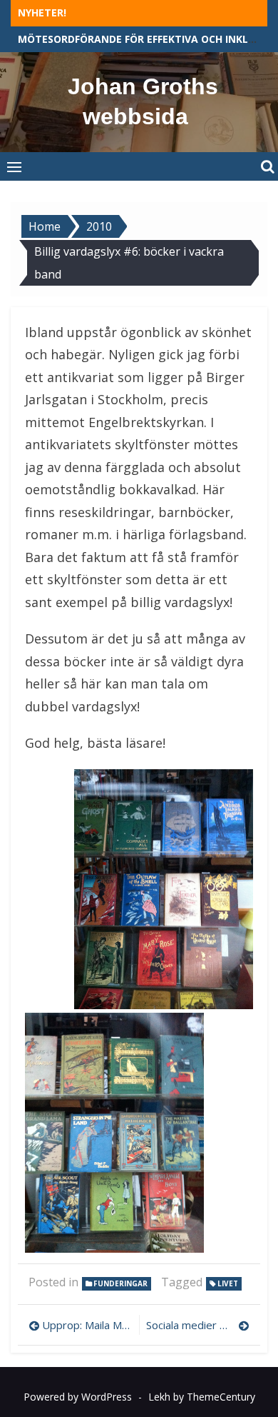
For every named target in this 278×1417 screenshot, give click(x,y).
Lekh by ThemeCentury (201, 1396)
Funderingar (120, 1283)
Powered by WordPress (78, 1396)
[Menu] (14, 166)
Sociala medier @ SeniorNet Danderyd (197, 1325)
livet (227, 1283)
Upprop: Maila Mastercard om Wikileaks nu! (87, 1325)
